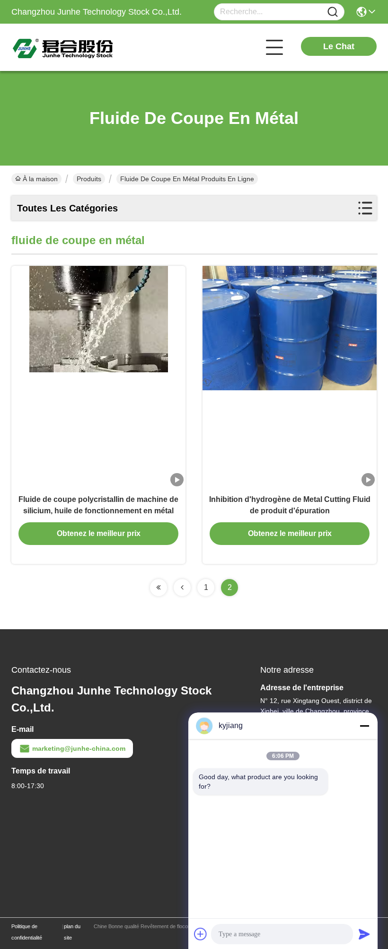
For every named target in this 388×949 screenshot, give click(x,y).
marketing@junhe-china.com (78, 748)
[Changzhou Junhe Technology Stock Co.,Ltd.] (63, 47)
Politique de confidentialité (26, 931)
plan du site (72, 931)
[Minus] (364, 725)
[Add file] (200, 933)
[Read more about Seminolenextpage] (158, 587)
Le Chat (338, 46)
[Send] (364, 933)
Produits (89, 179)
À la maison (40, 179)
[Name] (332, 12)
